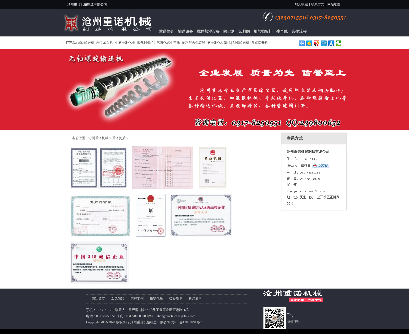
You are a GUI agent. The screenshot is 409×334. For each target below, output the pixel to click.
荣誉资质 (175, 299)
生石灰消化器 (125, 43)
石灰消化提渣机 (219, 43)
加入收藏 (301, 4)
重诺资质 (118, 138)
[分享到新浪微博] (317, 43)
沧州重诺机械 (98, 138)
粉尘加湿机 (104, 43)
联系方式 (317, 4)
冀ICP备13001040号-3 (186, 322)
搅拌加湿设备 (208, 31)
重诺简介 (166, 31)
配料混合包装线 (193, 43)
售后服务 (195, 299)
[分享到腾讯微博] (324, 43)
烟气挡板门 (263, 31)
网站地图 (334, 4)
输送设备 (185, 31)
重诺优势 (156, 299)
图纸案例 (137, 299)
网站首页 (98, 299)
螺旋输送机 (86, 43)
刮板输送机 (241, 43)
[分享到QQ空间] (309, 43)
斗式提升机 (259, 43)
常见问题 (117, 299)
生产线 (282, 31)
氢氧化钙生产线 (168, 43)
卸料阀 (244, 31)
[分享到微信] (339, 43)
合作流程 (299, 31)
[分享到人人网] (331, 43)
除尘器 (229, 31)
